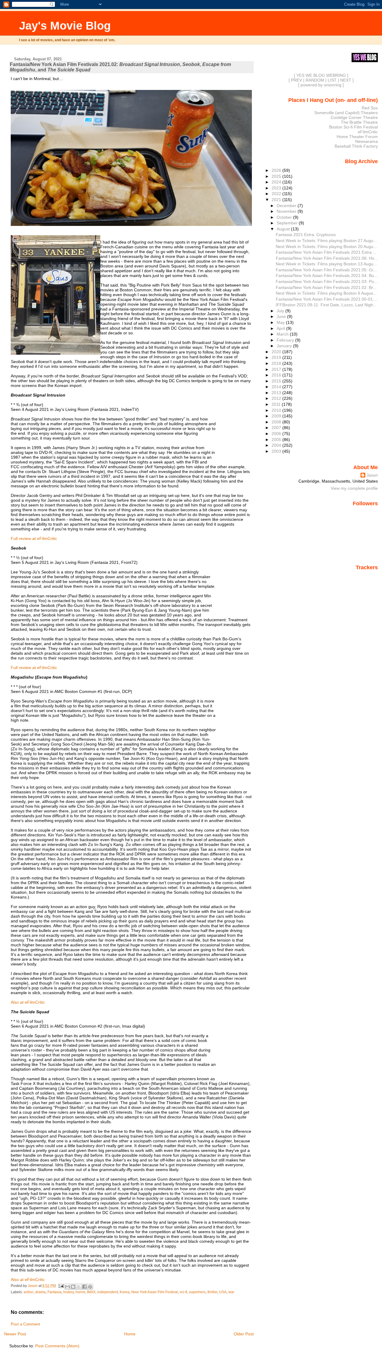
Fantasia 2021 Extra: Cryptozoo (306, 234)
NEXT (345, 80)
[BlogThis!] (73, 1287)
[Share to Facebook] (84, 1287)
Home (129, 1333)
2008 (277, 422)
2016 (277, 375)
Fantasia (54, 1292)
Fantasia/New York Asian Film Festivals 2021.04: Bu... (327, 275)
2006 (277, 433)
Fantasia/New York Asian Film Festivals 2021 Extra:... (326, 252)
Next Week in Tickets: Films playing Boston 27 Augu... (326, 240)
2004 (277, 445)
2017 (277, 369)
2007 (277, 427)
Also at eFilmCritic (28, 1002)
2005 (277, 439)
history (68, 1292)
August (284, 228)
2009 (277, 416)
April (281, 328)
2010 (277, 410)
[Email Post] (61, 1286)
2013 (277, 392)
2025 (277, 176)
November (287, 211)
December (287, 205)
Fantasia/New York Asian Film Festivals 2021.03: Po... (327, 281)
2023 (277, 188)
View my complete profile (354, 488)
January (285, 345)
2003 (277, 451)
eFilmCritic (368, 131)
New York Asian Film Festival (154, 1292)
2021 (277, 199)
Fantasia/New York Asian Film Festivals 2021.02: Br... (326, 287)
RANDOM (315, 80)
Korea (125, 1292)
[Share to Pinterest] (90, 1287)
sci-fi (183, 1292)
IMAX (91, 1292)
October (285, 217)
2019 (277, 357)
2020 (277, 351)
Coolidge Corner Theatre (354, 117)
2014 (277, 386)
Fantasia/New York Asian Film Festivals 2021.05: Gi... (326, 269)
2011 (277, 404)
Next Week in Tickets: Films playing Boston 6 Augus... (326, 293)
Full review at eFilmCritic (34, 538)
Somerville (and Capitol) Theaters (346, 112)
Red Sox (370, 107)
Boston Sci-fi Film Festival (353, 127)
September (288, 223)
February (286, 340)
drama (40, 1292)
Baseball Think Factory (356, 146)
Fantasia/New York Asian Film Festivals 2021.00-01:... (327, 299)
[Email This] (67, 1287)
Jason (372, 475)
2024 (277, 182)
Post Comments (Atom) (57, 1345)
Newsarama (366, 141)
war (231, 1292)
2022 (277, 193)
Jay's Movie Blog (65, 25)
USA (223, 1292)
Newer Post (15, 1333)
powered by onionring (321, 84)
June (282, 316)
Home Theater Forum (357, 136)
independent (107, 1292)
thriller (212, 1292)
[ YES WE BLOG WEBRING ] (321, 75)
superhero (197, 1292)
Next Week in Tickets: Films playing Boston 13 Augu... (326, 263)
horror (80, 1292)
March (283, 334)
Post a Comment (25, 1324)
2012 (277, 398)
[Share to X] (79, 1287)
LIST (332, 80)
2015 (277, 381)
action (28, 1292)
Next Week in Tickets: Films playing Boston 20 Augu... (326, 246)
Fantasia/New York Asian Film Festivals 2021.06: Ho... (327, 258)
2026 (277, 170)
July (281, 310)
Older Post (244, 1333)
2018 (277, 363)
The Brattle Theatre (359, 122)
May (281, 322)
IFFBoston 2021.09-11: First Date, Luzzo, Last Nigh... (326, 304)
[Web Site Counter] (367, 575)
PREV (296, 80)
